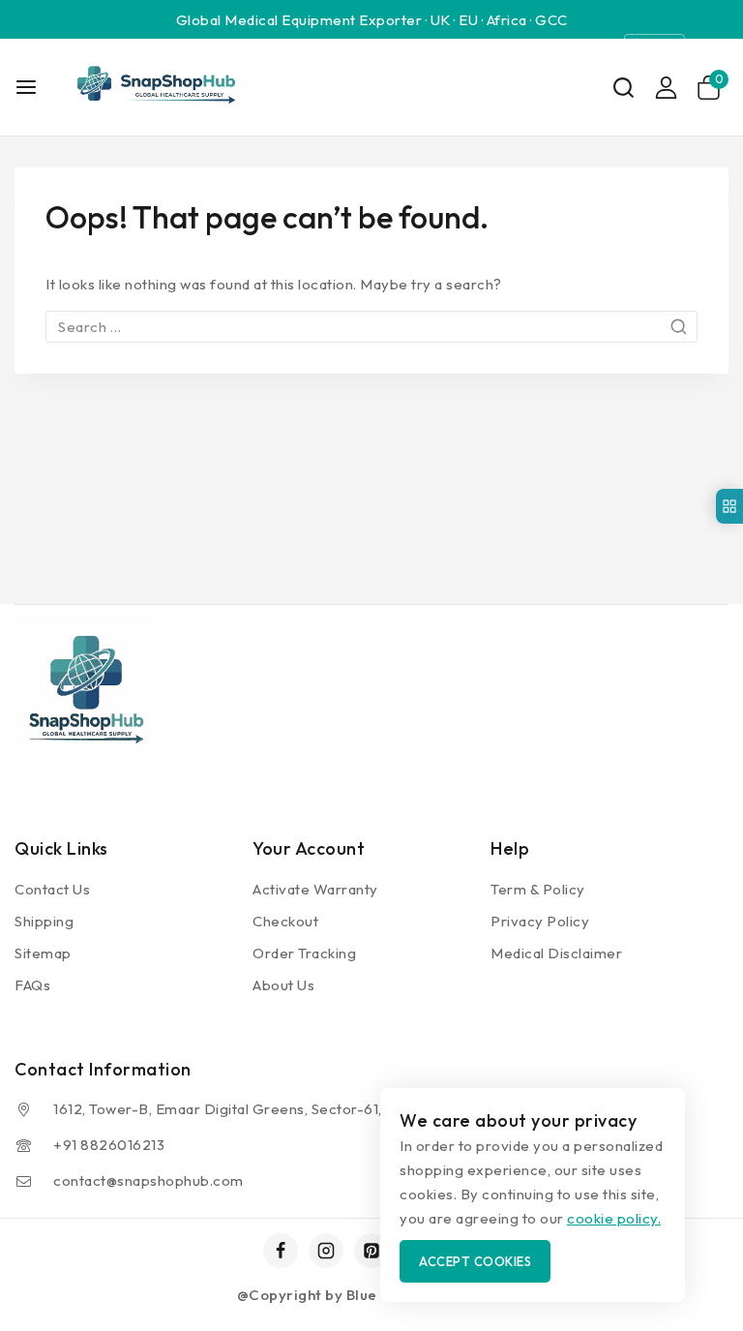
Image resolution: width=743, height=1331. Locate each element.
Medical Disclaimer (556, 953)
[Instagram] (326, 1250)
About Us (283, 985)
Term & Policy (537, 889)
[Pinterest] (371, 1250)
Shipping (44, 921)
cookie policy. (614, 1218)
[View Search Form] (623, 88)
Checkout (285, 921)
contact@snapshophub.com (148, 1180)
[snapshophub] (154, 87)
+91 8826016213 (108, 1144)
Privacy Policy (539, 921)
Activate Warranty (315, 889)
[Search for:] (371, 327)
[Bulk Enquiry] (729, 506)
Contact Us (52, 889)
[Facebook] (280, 1250)
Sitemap (43, 953)
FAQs (32, 985)
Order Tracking (304, 953)
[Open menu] (26, 87)
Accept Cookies (475, 1261)
